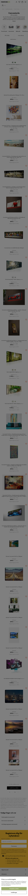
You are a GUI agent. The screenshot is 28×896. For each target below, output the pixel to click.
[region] (14, 886)
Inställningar (14, 892)
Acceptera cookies (14, 888)
